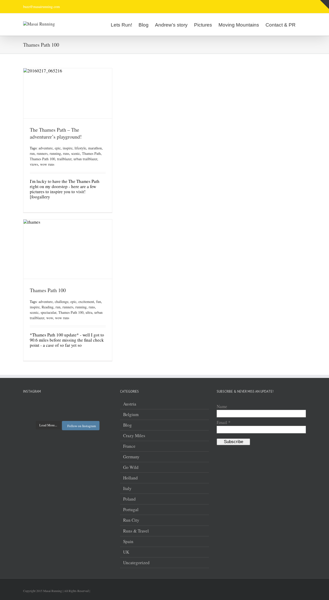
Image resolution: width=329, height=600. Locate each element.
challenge (61, 301)
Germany (131, 456)
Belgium (131, 414)
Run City (131, 520)
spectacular (48, 312)
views (34, 164)
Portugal (131, 509)
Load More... (48, 425)
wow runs (47, 164)
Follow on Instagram (81, 426)
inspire (67, 148)
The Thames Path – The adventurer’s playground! (56, 133)
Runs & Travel (136, 531)
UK (126, 552)
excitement (86, 301)
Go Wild (131, 467)
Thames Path (91, 153)
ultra (89, 312)
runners (42, 153)
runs (66, 153)
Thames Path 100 (42, 158)
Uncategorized (136, 562)
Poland (129, 499)
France (129, 446)
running (55, 153)
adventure (46, 148)
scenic (75, 153)
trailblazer (64, 158)
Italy (127, 488)
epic (58, 148)
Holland (130, 477)
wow (49, 317)
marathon (95, 148)
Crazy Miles (134, 435)
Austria (129, 404)
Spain (128, 541)
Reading (47, 307)
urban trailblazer (85, 158)
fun (98, 301)
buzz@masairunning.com (41, 6)
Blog (127, 425)
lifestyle (80, 148)
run (32, 153)
